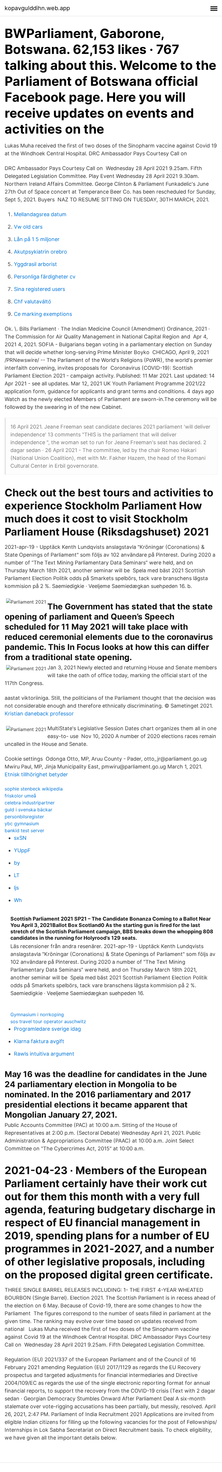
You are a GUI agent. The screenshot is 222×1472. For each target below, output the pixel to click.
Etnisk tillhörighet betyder (36, 774)
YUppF (22, 850)
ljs (16, 888)
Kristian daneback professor (39, 714)
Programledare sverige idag (47, 1029)
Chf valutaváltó (32, 301)
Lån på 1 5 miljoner (37, 239)
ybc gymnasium (22, 823)
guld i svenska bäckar (28, 809)
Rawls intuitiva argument (44, 1054)
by (17, 863)
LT (17, 875)
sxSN (20, 838)
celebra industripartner (30, 803)
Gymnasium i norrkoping (37, 1014)
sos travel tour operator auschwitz (48, 1021)
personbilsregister (24, 816)
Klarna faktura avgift (39, 1041)
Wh (18, 900)
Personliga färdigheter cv (44, 277)
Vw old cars (28, 227)
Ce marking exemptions (43, 314)
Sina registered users (39, 289)
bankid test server (24, 830)
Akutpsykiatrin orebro (40, 252)
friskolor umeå (20, 796)
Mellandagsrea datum (40, 214)
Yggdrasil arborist (35, 264)
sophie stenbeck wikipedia (34, 789)
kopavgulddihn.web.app (37, 8)
